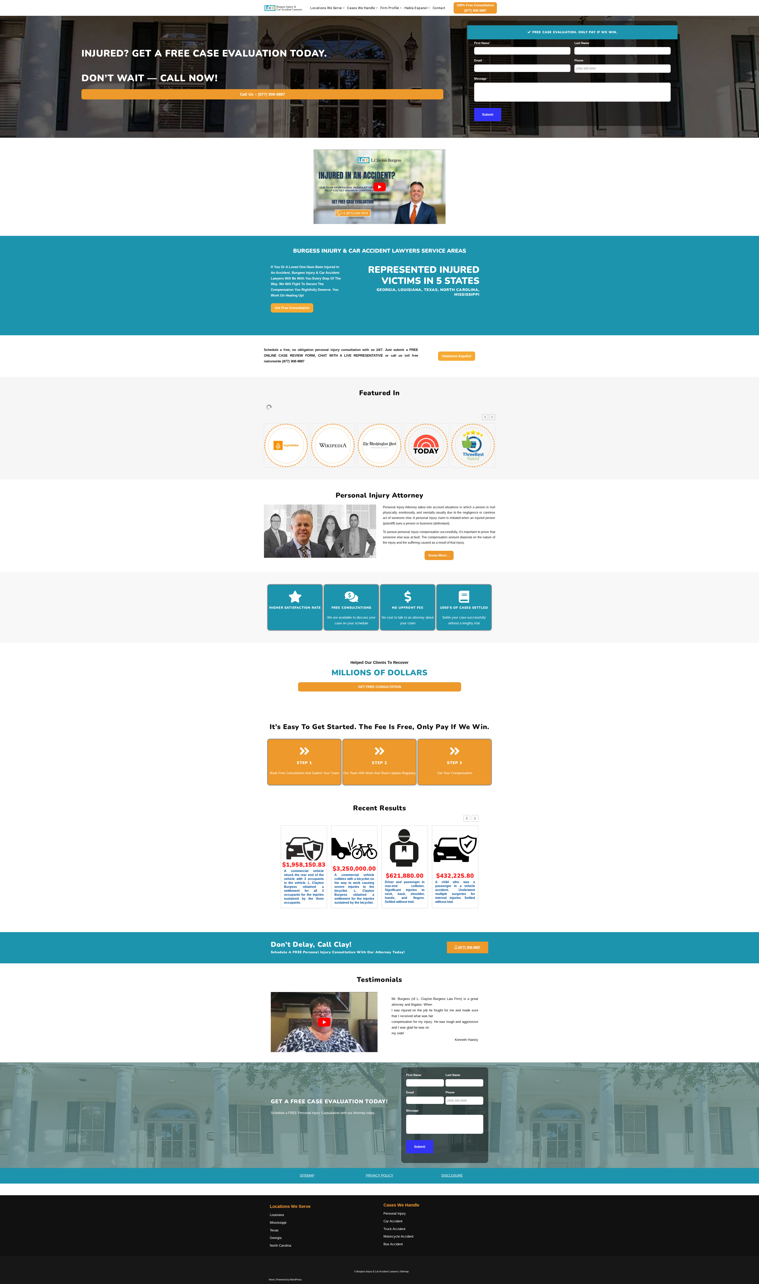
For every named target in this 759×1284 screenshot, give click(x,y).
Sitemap (404, 1271)
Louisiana (277, 1215)
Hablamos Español (456, 356)
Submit (487, 114)
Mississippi (278, 1222)
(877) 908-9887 (468, 947)
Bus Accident (393, 1244)
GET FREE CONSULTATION (379, 687)
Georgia (275, 1238)
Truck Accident (394, 1229)
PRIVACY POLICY (379, 1175)
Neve (272, 1279)
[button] (344, 8)
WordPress (296, 1279)
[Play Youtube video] (379, 187)
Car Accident (392, 1221)
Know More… (439, 555)
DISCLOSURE (452, 1175)
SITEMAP (307, 1175)
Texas (274, 1230)
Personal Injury (394, 1213)
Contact (439, 8)
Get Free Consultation (292, 308)
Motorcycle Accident (398, 1236)
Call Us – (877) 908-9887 (262, 94)
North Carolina (280, 1245)
